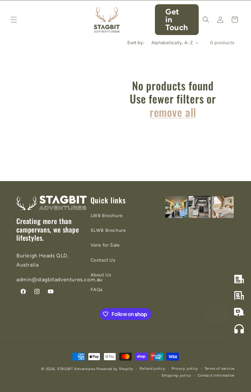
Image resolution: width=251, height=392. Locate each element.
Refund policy (152, 368)
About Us (101, 275)
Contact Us (103, 260)
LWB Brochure (107, 215)
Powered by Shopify (114, 369)
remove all (173, 112)
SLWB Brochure (108, 230)
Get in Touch (176, 19)
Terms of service (220, 368)
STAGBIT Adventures (76, 369)
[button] (14, 19)
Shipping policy (176, 375)
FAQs (97, 289)
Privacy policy (185, 368)
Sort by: (135, 43)
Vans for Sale (105, 245)
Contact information (216, 375)
